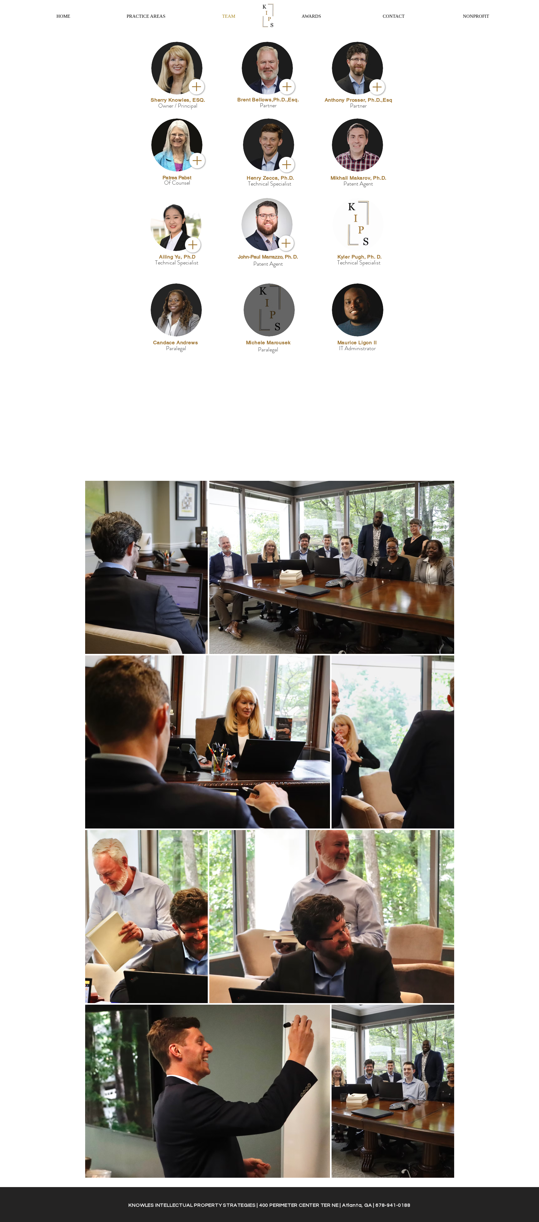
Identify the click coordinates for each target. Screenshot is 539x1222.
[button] (393, 16)
